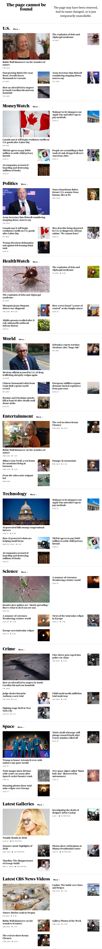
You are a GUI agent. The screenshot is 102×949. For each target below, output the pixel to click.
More (16, 29)
